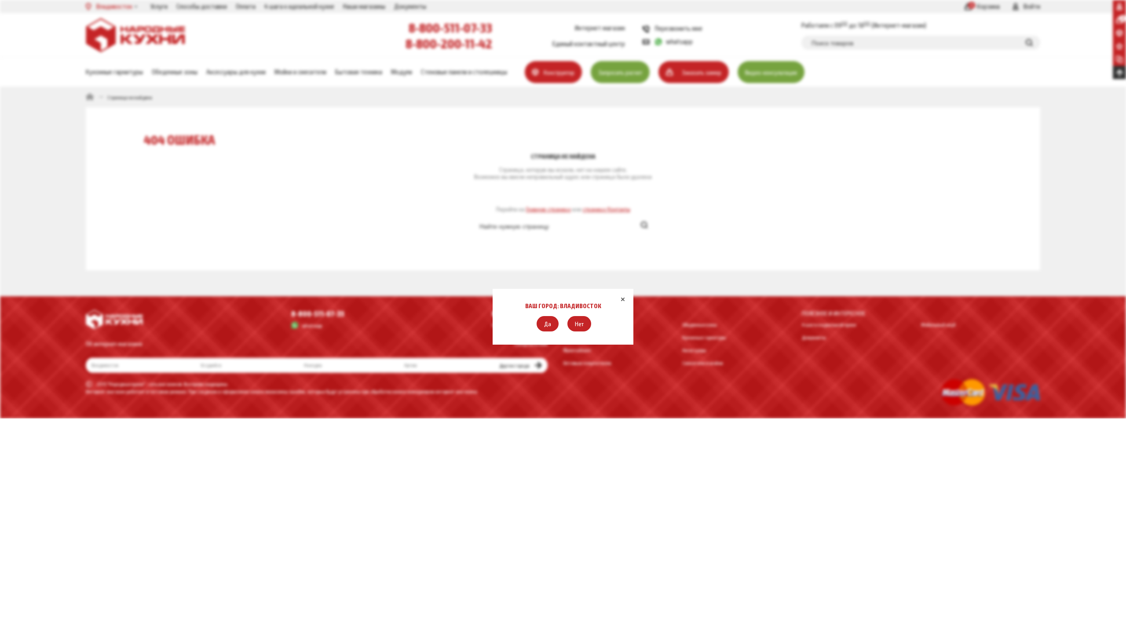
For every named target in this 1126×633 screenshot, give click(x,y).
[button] (548, 323)
